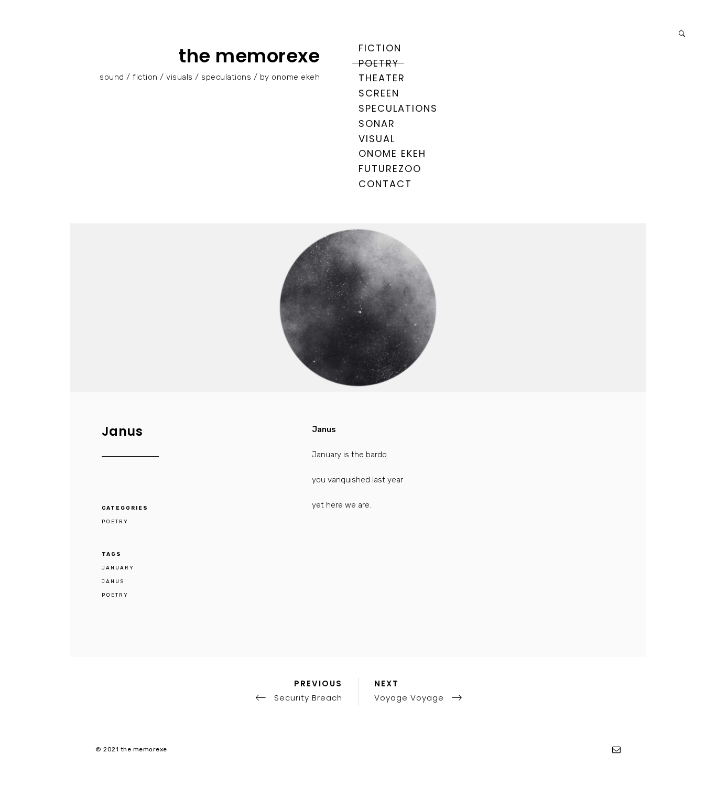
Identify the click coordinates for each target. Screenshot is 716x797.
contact (385, 183)
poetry (379, 63)
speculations (398, 108)
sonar (377, 123)
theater (382, 77)
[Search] (682, 34)
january (118, 568)
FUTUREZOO (390, 168)
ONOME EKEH (392, 153)
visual (377, 138)
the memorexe (249, 55)
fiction (380, 48)
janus (113, 581)
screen (379, 93)
